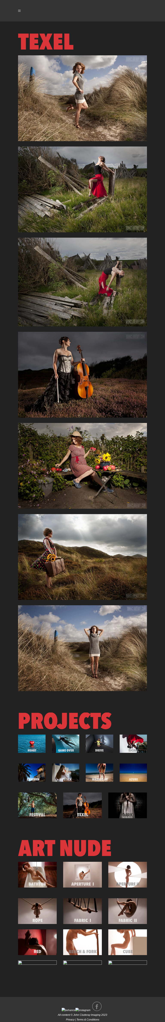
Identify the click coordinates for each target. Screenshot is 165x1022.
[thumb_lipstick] (65, 773)
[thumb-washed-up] (99, 773)
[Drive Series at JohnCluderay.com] (99, 744)
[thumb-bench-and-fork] (82, 942)
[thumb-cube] (127, 942)
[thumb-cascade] (127, 973)
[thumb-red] (37, 942)
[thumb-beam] (82, 973)
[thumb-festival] (37, 805)
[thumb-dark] (127, 805)
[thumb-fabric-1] (82, 911)
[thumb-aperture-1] (82, 875)
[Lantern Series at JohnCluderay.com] (32, 773)
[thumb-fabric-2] (127, 911)
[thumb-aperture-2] (127, 875)
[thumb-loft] (37, 973)
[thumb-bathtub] (37, 875)
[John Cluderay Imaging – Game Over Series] (65, 744)
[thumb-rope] (37, 911)
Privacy (70, 1019)
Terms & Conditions (87, 1019)
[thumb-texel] (82, 805)
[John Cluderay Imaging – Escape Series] (133, 744)
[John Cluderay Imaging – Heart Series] (32, 744)
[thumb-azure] (133, 773)
